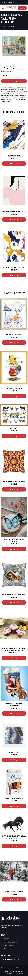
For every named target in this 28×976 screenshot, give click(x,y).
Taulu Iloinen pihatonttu (14, 388)
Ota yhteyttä (13, 971)
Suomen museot (9, 945)
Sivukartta (20, 973)
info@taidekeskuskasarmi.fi (8, 2)
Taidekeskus (8, 939)
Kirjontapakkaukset (7, 69)
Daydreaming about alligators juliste (14, 212)
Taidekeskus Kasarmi (10, 942)
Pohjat (11, 67)
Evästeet (20, 971)
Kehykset (11, 26)
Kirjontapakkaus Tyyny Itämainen (14, 481)
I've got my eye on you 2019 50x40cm (14, 267)
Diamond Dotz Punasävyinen (14, 892)
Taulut (21, 69)
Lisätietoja (14, 81)
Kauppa (22, 8)
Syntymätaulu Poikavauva (14, 335)
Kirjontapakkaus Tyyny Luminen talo (14, 595)
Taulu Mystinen (14, 752)
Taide (4, 26)
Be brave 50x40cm (14, 156)
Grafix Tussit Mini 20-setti (14, 798)
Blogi (5, 948)
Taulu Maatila (14, 428)
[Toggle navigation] (3, 7)
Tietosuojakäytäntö (10, 973)
